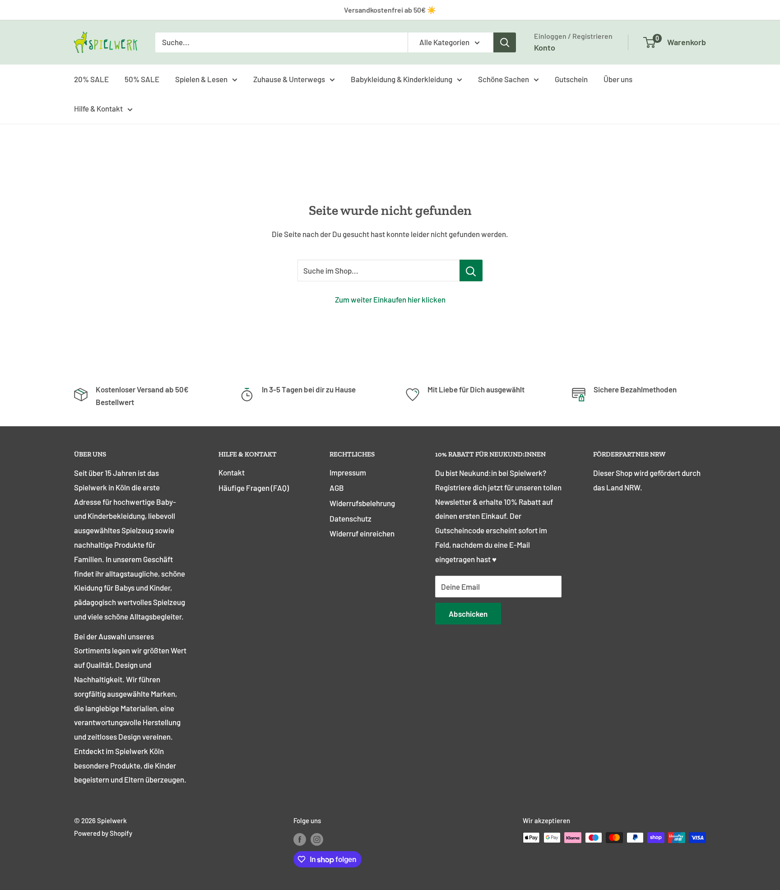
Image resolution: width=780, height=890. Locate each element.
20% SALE (91, 78)
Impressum (348, 472)
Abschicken (468, 613)
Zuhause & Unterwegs (289, 78)
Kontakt (231, 472)
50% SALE (142, 78)
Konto (544, 47)
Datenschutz (350, 518)
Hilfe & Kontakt (98, 108)
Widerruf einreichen (362, 533)
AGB (337, 487)
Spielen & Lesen (201, 78)
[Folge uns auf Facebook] (299, 839)
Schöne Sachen (503, 78)
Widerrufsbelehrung (362, 503)
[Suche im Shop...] (471, 270)
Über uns (618, 78)
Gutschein (571, 78)
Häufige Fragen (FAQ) (253, 487)
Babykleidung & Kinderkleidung (401, 78)
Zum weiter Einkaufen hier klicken (390, 299)
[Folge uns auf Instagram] (317, 839)
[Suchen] (504, 42)
